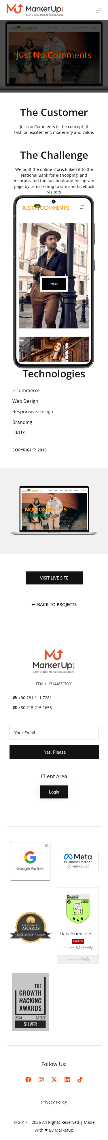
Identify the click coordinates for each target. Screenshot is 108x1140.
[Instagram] (41, 1079)
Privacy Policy (54, 1102)
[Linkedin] (67, 1079)
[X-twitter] (54, 1079)
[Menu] (99, 10)
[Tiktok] (80, 1079)
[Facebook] (28, 1079)
